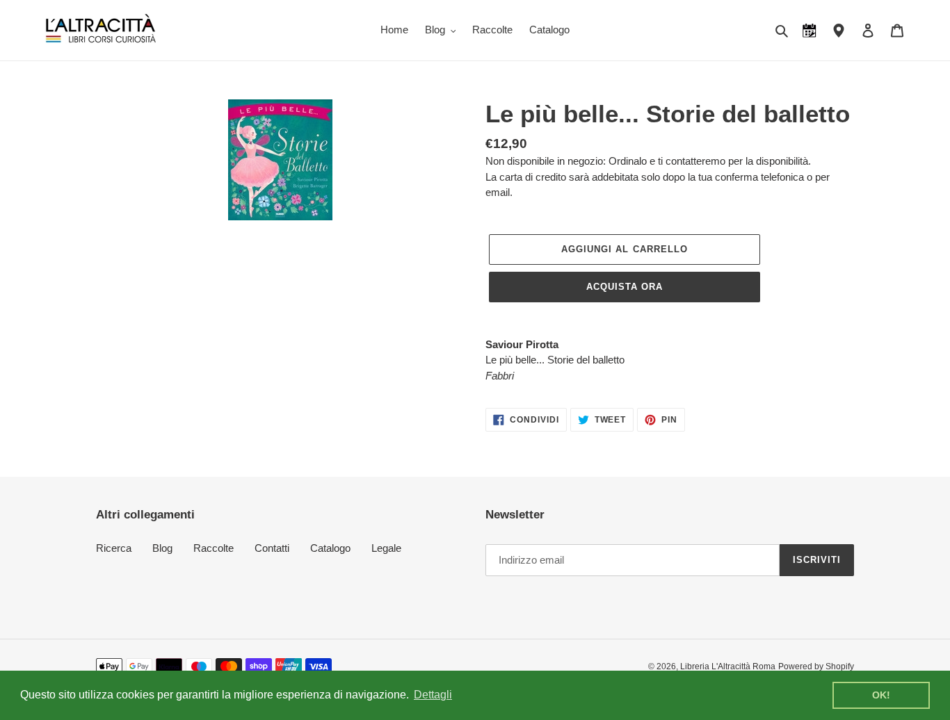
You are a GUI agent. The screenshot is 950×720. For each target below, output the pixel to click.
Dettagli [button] (433, 695)
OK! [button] (881, 695)
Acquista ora (624, 286)
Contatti (272, 548)
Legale (386, 548)
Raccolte (213, 548)
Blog (162, 548)
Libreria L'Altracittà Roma (727, 666)
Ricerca (113, 548)
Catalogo (330, 548)
